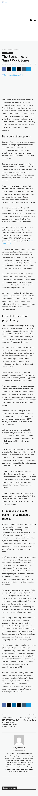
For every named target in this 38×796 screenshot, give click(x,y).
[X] (9, 69)
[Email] (19, 69)
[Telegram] (28, 69)
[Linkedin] (14, 69)
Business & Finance (14, 49)
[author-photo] (19, 745)
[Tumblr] (24, 69)
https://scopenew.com (19, 750)
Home (4, 49)
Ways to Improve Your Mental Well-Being (28, 719)
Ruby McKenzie (8, 64)
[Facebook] (4, 69)
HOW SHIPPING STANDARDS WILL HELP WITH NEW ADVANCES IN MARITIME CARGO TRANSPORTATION (10, 722)
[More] (33, 69)
